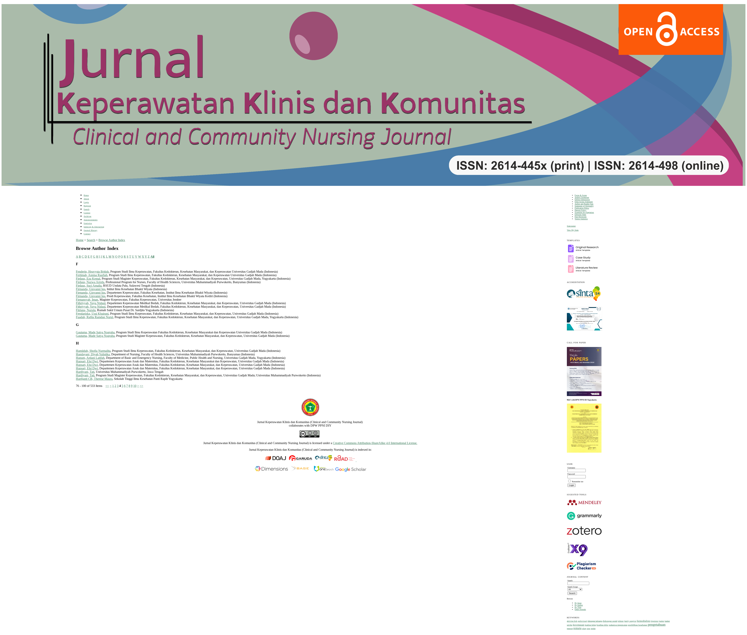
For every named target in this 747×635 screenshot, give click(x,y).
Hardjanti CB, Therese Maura (94, 378)
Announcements (90, 220)
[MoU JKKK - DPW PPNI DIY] (584, 452)
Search (86, 209)
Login (86, 202)
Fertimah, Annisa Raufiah (91, 275)
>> (141, 385)
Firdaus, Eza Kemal (88, 278)
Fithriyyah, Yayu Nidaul (90, 303)
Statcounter (571, 226)
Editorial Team (580, 214)
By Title (578, 607)
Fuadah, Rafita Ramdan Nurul (94, 317)
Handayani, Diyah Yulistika (93, 354)
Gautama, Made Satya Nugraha (95, 332)
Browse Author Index (111, 240)
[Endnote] (577, 560)
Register (87, 206)
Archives (87, 216)
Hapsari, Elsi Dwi (87, 361)
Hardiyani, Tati (85, 371)
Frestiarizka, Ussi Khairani (92, 313)
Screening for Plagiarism (584, 212)
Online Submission (582, 199)
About (86, 199)
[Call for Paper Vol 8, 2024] (584, 395)
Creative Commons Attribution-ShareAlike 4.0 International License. (375, 443)
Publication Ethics (582, 208)
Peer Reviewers (581, 217)
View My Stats (573, 230)
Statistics (88, 223)
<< (107, 385)
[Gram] (584, 519)
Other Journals (580, 609)
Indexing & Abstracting (94, 227)
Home (86, 195)
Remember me (577, 481)
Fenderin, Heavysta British (92, 271)
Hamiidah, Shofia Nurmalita (93, 350)
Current (87, 213)
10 (134, 385)
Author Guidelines (582, 197)
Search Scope (572, 587)
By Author (579, 605)
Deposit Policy (580, 210)
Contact (87, 234)
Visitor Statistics (581, 219)
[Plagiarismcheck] (581, 569)
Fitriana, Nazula (86, 310)
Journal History (90, 230)
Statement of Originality (584, 206)
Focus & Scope (581, 195)
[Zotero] (584, 536)
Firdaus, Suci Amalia (89, 285)
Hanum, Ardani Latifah (90, 357)
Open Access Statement (584, 202)
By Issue (578, 603)
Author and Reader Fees (584, 204)
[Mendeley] (584, 505)
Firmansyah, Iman (87, 299)
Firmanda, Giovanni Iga (90, 289)
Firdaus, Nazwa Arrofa (90, 282)
